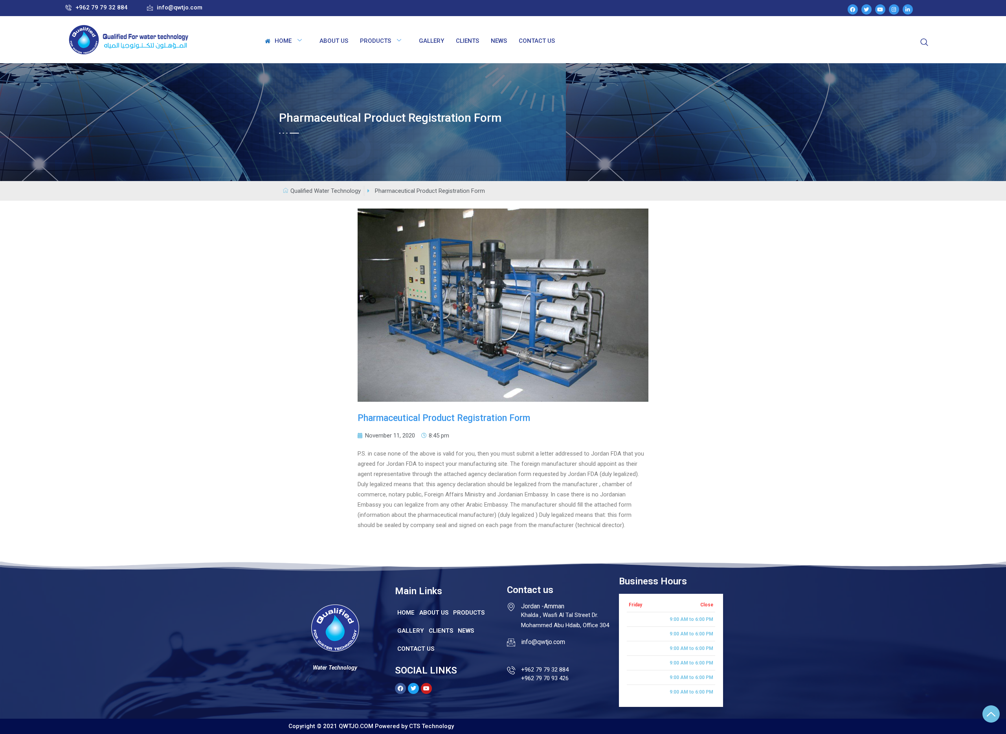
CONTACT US (537, 40)
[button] (175, 8)
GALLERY (431, 40)
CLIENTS (467, 40)
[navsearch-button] (924, 43)
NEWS (499, 40)
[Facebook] (853, 9)
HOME (283, 40)
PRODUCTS (375, 40)
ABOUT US (333, 40)
